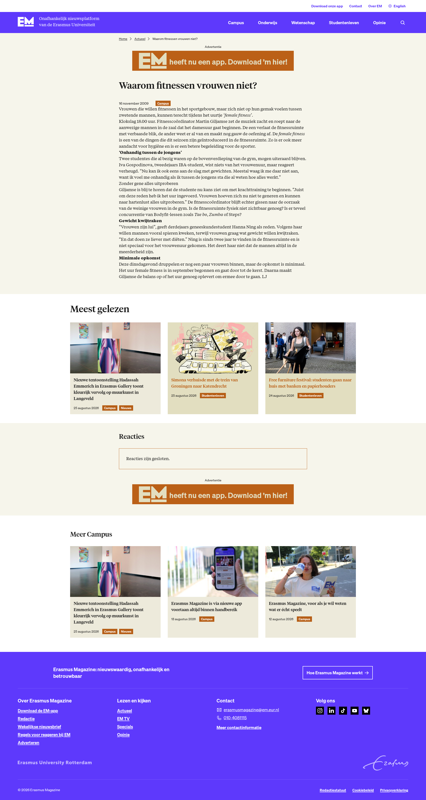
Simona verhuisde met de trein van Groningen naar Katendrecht (204, 383)
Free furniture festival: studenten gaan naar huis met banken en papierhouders (310, 383)
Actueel (139, 39)
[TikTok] (343, 711)
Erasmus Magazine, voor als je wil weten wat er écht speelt (307, 606)
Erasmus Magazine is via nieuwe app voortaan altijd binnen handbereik (206, 606)
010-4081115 (235, 718)
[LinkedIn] (331, 711)
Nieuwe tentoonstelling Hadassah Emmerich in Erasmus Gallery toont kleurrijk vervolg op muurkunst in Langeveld (109, 389)
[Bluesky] (366, 711)
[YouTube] (355, 711)
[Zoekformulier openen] (402, 22)
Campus (163, 103)
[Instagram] (320, 711)
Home (123, 39)
